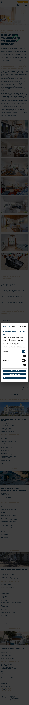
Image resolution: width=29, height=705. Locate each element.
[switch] (24, 356)
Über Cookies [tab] (22, 326)
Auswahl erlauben (14, 374)
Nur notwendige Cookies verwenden (14, 377)
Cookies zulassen (15, 370)
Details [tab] (14, 326)
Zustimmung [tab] (6, 326)
